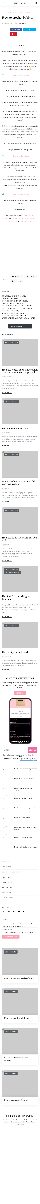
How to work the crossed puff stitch (25, 769)
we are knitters (10, 311)
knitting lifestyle (11, 308)
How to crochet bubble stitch (23, 837)
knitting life (27, 306)
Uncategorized (24, 12)
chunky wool (18, 296)
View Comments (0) (20, 326)
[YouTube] (19, 911)
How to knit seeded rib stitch (23, 798)
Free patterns (7, 877)
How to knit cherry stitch (22, 818)
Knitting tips (8, 12)
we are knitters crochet (14, 315)
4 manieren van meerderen (17, 428)
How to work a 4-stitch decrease (24, 778)
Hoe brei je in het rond (15, 652)
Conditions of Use (14, 932)
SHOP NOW (20, 693)
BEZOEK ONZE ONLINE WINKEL (20, 1116)
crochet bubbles (10, 298)
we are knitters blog (13, 313)
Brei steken (6, 867)
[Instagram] (9, 911)
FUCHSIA (11, 221)
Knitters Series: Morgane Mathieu (16, 598)
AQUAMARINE (25, 221)
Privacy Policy (28, 932)
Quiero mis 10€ (11, 936)
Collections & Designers (11, 872)
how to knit (8, 303)
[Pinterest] (14, 911)
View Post (7, 392)
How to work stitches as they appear (25, 847)
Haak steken (7, 882)
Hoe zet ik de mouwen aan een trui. (19, 539)
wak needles (28, 308)
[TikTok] (24, 911)
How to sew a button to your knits (25, 808)
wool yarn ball (10, 318)
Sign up (32, 750)
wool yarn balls (28, 318)
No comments (24, 23)
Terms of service (31, 1122)
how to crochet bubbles (14, 301)
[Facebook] (4, 911)
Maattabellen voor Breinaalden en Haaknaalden (19, 483)
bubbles (6, 296)
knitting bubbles (11, 306)
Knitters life (11, 569)
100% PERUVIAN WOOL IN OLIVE (25, 218)
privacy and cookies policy (28, 760)
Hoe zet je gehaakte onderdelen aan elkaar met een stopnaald (20, 371)
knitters (19, 303)
